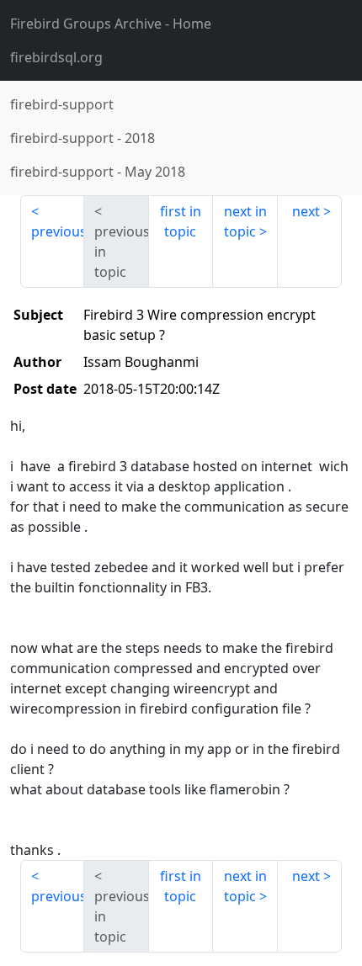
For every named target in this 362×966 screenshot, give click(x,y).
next (306, 211)
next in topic (245, 221)
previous (57, 231)
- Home (110, 23)
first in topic (180, 221)
